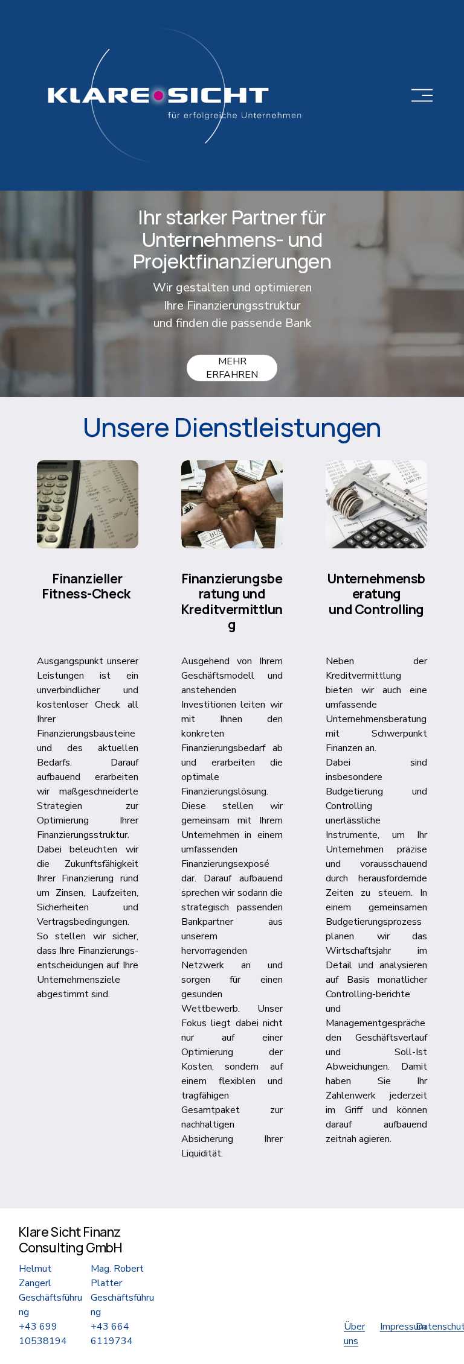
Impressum (403, 1326)
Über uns (354, 1334)
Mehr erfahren (232, 368)
